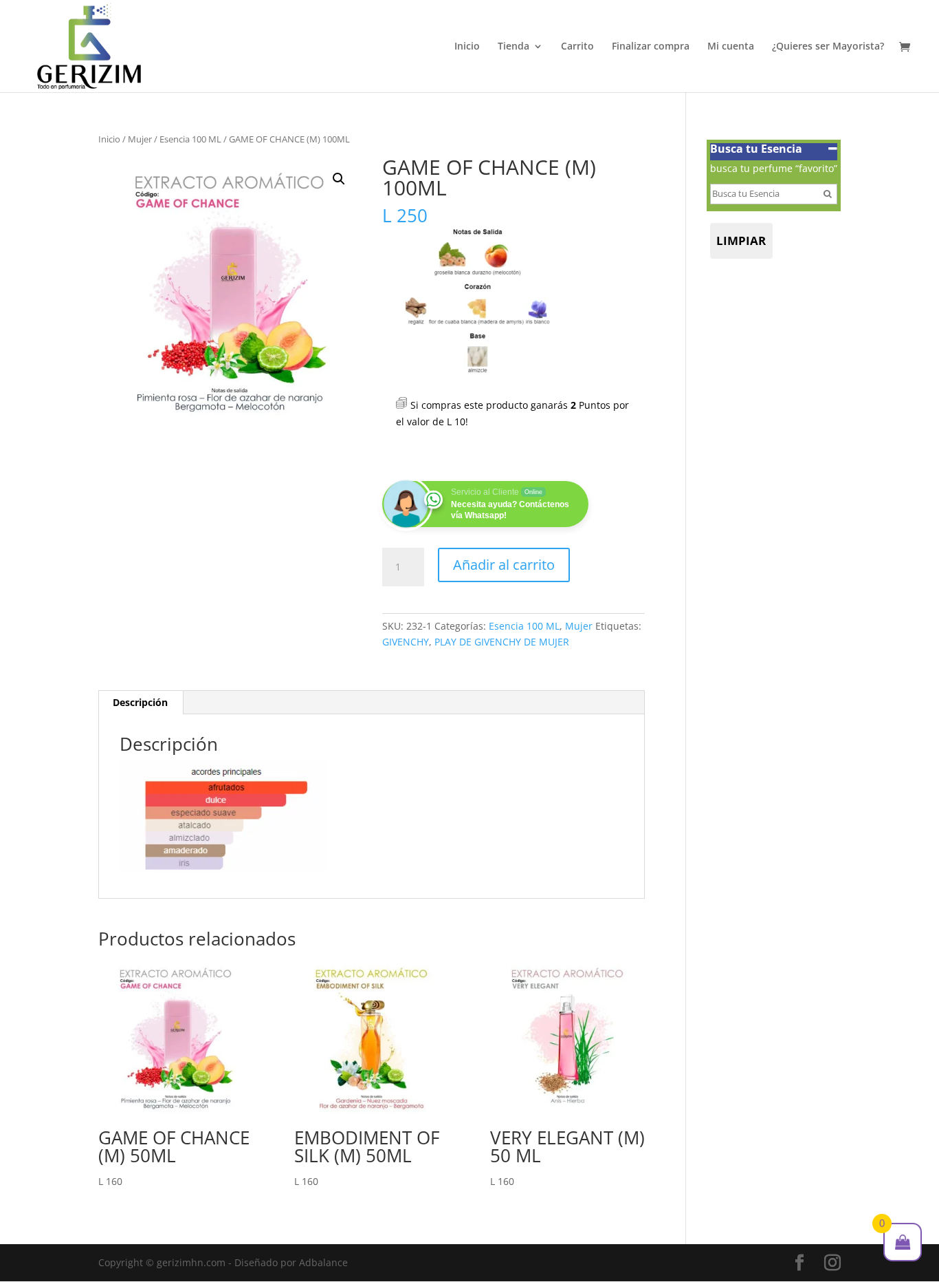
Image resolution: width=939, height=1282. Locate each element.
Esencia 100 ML (190, 139)
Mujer (140, 139)
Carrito (577, 46)
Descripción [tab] (140, 702)
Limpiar (741, 240)
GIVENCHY (405, 641)
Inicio (467, 46)
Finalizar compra (650, 46)
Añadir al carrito (504, 564)
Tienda (513, 46)
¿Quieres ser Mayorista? (828, 46)
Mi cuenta (730, 46)
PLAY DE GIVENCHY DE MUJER (501, 641)
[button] (339, 179)
